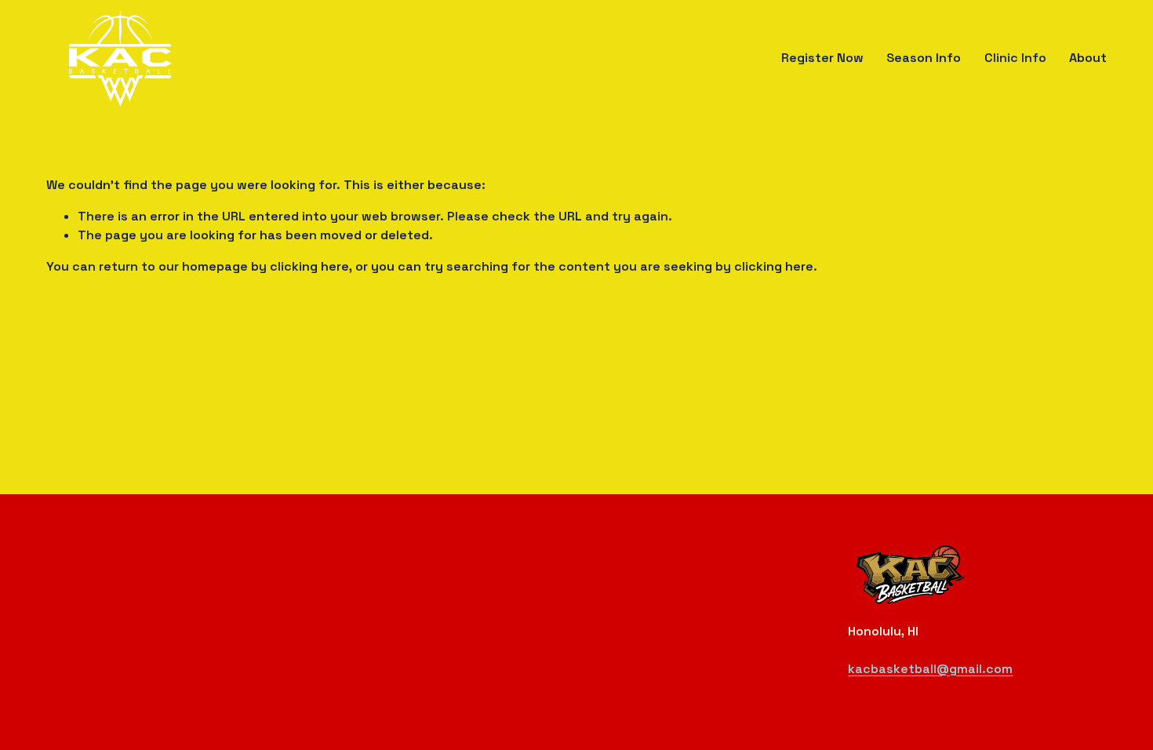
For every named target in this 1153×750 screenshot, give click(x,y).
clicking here (309, 266)
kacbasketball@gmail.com (930, 669)
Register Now (822, 57)
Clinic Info (1015, 57)
